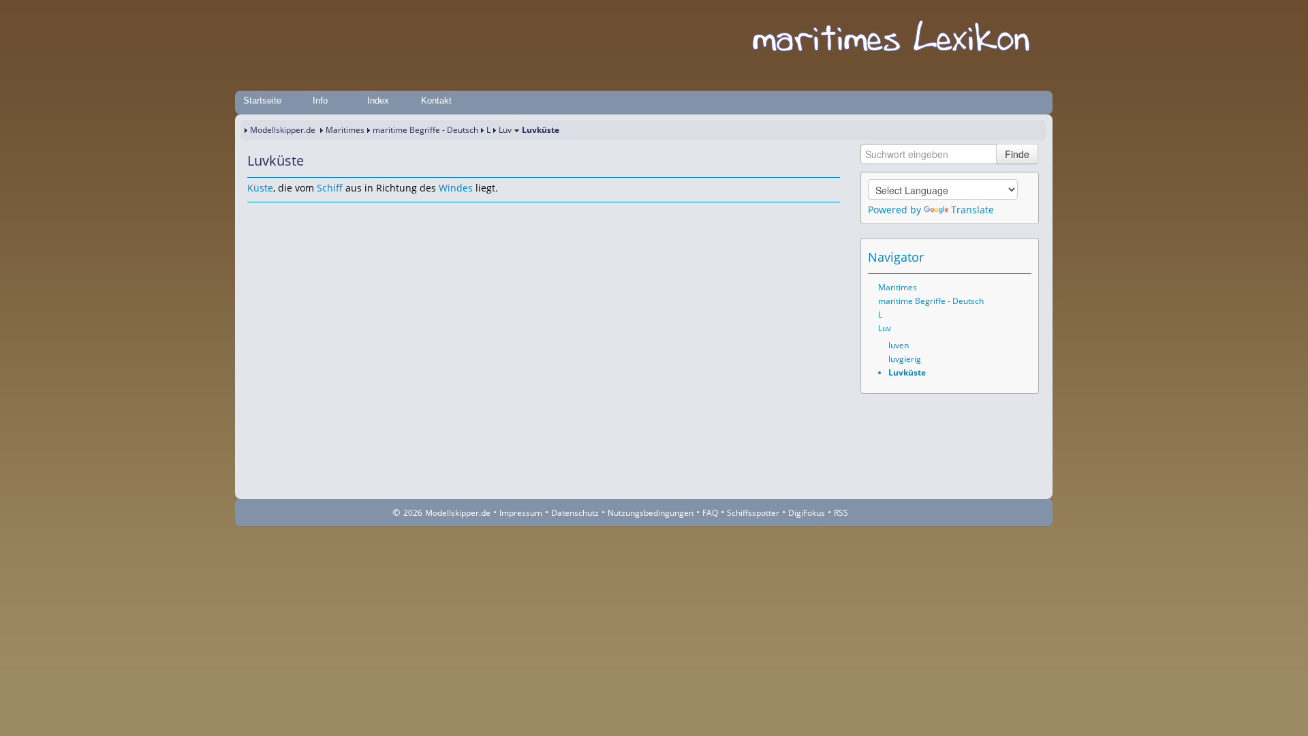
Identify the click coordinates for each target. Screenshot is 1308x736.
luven (898, 345)
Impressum (520, 513)
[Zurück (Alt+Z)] (1002, 256)
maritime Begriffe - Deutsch (425, 130)
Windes (456, 187)
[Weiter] (295, 215)
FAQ (710, 513)
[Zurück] (275, 215)
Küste (260, 187)
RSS (841, 513)
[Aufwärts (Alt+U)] (983, 256)
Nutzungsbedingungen (651, 513)
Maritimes (345, 130)
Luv (505, 130)
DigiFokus (806, 513)
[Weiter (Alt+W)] (1021, 256)
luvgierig (904, 359)
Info (320, 100)
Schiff (330, 187)
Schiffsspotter (753, 513)
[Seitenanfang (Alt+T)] (256, 215)
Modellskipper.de (282, 130)
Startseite (262, 100)
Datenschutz (575, 513)
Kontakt (436, 100)
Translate (972, 209)
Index (378, 100)
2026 (412, 513)
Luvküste (907, 372)
